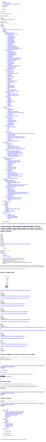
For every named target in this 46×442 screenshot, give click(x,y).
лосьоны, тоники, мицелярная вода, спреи (16, 136)
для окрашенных (11, 40)
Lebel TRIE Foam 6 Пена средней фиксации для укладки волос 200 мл (14, 298)
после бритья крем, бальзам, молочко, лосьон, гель (18, 193)
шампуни (10, 74)
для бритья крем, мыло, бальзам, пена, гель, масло (18, 192)
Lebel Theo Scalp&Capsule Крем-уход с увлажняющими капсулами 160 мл (15, 290)
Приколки (10, 99)
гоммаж (9, 171)
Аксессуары (7, 96)
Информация (5, 410)
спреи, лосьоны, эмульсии (13, 73)
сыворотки (10, 75)
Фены (6, 206)
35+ (8, 128)
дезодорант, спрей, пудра (13, 174)
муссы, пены (10, 72)
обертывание (10, 170)
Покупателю (5, 422)
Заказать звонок (11, 19)
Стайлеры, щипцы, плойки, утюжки (12, 208)
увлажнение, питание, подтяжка (14, 161)
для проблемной (11, 123)
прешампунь (10, 78)
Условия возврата (8, 425)
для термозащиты (11, 53)
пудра (9, 77)
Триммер (7, 207)
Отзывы (4, 6)
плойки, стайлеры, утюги (13, 93)
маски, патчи (10, 139)
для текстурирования (12, 52)
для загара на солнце (12, 168)
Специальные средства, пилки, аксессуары (16, 148)
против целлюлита (11, 162)
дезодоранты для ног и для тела (14, 198)
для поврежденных (11, 42)
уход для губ (10, 114)
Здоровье (5, 200)
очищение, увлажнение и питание (15, 197)
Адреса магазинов (6, 2)
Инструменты (6, 204)
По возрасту (7, 125)
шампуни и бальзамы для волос (14, 182)
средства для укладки (12, 66)
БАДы (6, 203)
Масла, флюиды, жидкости (13, 146)
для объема (10, 56)
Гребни (9, 104)
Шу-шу (9, 97)
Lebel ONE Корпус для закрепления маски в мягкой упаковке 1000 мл (14, 321)
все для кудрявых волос (12, 217)
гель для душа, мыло (12, 172)
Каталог (2, 26)
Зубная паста (8, 202)
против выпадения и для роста (14, 65)
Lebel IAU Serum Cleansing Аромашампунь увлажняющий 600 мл (13, 313)
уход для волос (8, 214)
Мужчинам (5, 179)
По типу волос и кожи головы (11, 33)
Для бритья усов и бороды (10, 186)
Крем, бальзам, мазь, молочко (14, 150)
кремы (9, 138)
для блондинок (11, 39)
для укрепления (11, 63)
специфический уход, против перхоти (15, 185)
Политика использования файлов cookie (13, 413)
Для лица (5, 107)
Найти (2, 18)
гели (9, 88)
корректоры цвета (11, 86)
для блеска (10, 61)
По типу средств (8, 69)
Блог (6, 418)
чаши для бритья (11, 190)
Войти (4, 9)
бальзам (9, 218)
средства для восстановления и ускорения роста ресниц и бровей (21, 133)
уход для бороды (11, 194)
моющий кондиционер (12, 80)
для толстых (10, 35)
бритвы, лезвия (11, 188)
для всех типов (11, 118)
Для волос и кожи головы (10, 181)
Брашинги (7, 211)
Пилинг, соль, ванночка (12, 154)
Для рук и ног (6, 142)
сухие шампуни (11, 76)
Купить (2, 251)
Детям (4, 212)
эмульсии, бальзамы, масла (13, 140)
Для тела (4, 157)
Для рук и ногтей (8, 143)
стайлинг (9, 183)
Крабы (9, 102)
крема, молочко (11, 85)
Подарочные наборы (9, 32)
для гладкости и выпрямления (14, 59)
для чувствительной (12, 120)
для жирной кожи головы (13, 47)
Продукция (5, 419)
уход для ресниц (11, 109)
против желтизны (11, 68)
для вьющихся (10, 44)
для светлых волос (11, 37)
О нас (4, 1)
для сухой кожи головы (12, 49)
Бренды (4, 28)
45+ (8, 130)
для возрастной (11, 124)
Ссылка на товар (3, 386)
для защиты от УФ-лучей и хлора (14, 57)
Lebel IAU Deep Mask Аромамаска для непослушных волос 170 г (13, 346)
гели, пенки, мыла (11, 134)
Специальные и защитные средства (15, 155)
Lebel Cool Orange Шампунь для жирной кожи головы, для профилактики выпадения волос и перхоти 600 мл (22, 330)
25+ (8, 127)
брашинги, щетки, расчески (13, 95)
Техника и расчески (9, 91)
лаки (9, 84)
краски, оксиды (11, 71)
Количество (2, 250)
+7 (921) (4, 19)
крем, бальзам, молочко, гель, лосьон (15, 175)
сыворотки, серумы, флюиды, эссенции (16, 137)
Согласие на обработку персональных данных (14, 411)
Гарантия (7, 426)
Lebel (1, 237)
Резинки (9, 98)
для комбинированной (12, 121)
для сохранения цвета (12, 54)
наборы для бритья (11, 191)
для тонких (10, 43)
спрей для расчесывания (13, 216)
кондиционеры (11, 87)
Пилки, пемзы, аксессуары (13, 156)
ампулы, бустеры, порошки (13, 90)
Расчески (7, 209)
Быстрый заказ (3, 252)
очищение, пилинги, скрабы (13, 160)
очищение (10, 64)
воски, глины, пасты (12, 89)
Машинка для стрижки (10, 210)
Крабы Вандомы (11, 101)
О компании (7, 415)
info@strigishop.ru (8, 376)
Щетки (6, 205)
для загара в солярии (12, 167)
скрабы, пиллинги (11, 135)
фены (9, 92)
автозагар (10, 110)
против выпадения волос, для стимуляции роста (17, 184)
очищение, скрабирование (13, 111)
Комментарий (3, 388)
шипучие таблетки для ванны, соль (15, 173)
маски (9, 83)
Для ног (7, 149)
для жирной (10, 122)
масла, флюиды (11, 81)
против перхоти (11, 67)
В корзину (3, 294)
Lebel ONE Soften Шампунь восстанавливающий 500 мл (12, 338)
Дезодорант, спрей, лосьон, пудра (14, 147)
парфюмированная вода (12, 178)
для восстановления (12, 60)
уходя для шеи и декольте (13, 115)
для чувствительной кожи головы (14, 48)
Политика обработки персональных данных (14, 412)
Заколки (9, 103)
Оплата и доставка (6, 256)
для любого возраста (12, 126)
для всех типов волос (12, 45)
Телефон (2, 387)
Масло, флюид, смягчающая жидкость (15, 152)
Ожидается (3, 342)
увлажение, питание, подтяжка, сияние (16, 112)
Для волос (5, 31)
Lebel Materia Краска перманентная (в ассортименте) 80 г (12, 305)
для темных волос (11, 36)
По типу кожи (8, 116)
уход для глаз (10, 113)
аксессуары (10, 195)
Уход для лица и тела (9, 196)
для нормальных (11, 38)
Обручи (9, 100)
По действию (8, 50)
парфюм (9, 79)
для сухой (10, 119)
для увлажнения (11, 62)
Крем (9, 144)
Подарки (4, 30)
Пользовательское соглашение (11, 414)
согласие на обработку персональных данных (13, 365)
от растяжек (10, 163)
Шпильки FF (10, 105)
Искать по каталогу (4, 15)
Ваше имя (2, 357)
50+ (8, 131)
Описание (5, 254)
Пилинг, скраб (11, 145)
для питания (10, 55)
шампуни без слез (11, 215)
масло (9, 176)
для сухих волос (11, 41)
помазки (9, 187)
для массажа (10, 164)
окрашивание (10, 51)
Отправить (3, 367)
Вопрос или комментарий (5, 359)
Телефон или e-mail (4, 358)
